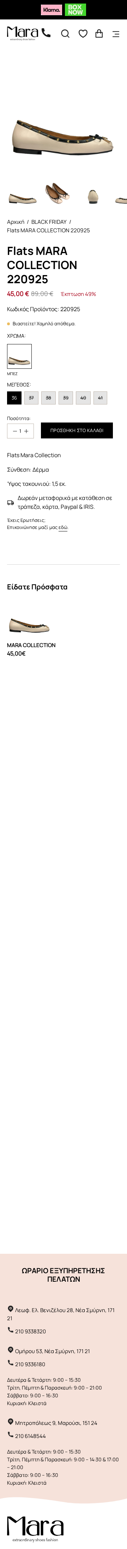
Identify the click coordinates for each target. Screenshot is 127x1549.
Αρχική (15, 222)
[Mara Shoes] (26, 33)
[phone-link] (50, 34)
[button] (65, 33)
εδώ (63, 527)
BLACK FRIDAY (49, 222)
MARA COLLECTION (31, 645)
